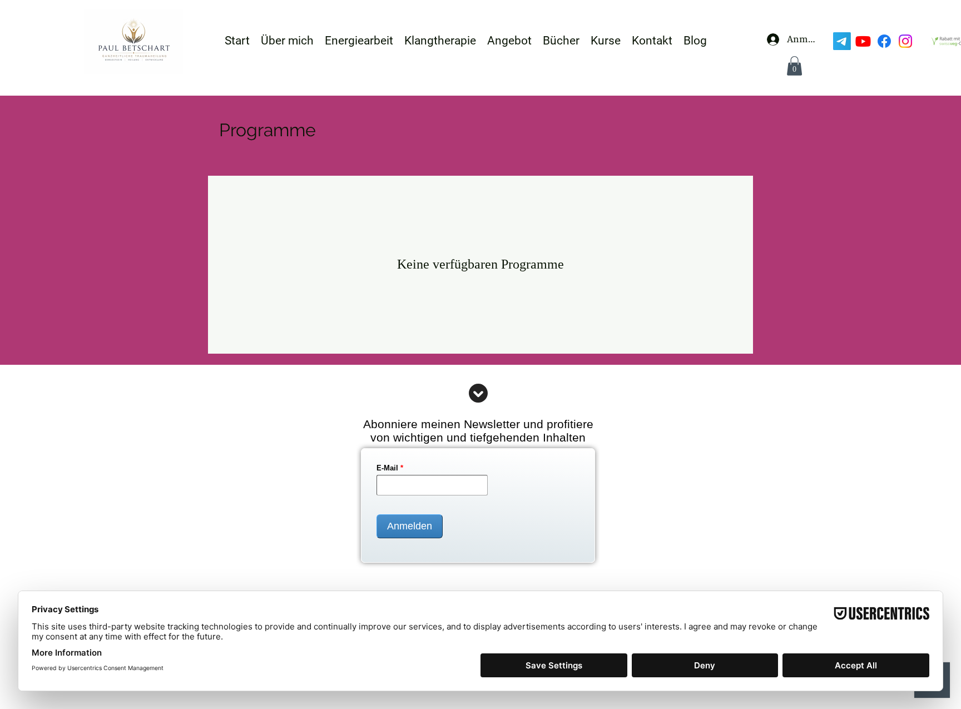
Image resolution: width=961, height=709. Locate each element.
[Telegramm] (842, 41)
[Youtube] (863, 41)
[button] (794, 66)
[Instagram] (905, 41)
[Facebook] (884, 41)
